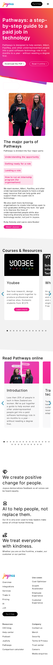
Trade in (6, 595)
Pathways (7, 645)
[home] (7, 4)
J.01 (4, 608)
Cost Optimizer (39, 581)
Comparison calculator (13, 649)
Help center (8, 632)
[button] (48, 4)
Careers (36, 649)
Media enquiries (39, 654)
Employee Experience (37, 594)
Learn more (21, 309)
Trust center (38, 645)
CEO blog (6, 628)
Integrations (8, 586)
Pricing (5, 599)
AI (3, 604)
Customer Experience (37, 601)
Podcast (6, 636)
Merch (35, 632)
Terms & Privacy (40, 641)
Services (6, 591)
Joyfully (6, 641)
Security (36, 636)
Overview (6, 582)
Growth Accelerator (37, 587)
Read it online (38, 64)
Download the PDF (14, 64)
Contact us (37, 628)
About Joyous (12, 227)
